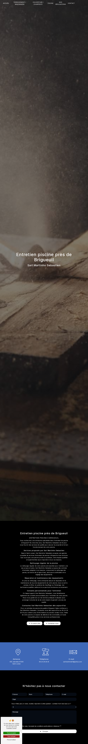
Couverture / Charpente (38, 3)
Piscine (50, 3)
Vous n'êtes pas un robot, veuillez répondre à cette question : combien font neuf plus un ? (41, 704)
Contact (71, 3)
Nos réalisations (60, 3)
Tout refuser (11, 736)
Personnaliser (11, 740)
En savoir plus (35, 623)
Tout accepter (11, 733)
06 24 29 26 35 (44, 662)
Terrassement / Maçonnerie (19, 3)
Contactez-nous (53, 623)
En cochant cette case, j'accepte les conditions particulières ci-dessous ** (37, 726)
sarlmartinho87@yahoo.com (72, 662)
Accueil (6, 3)
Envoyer (45, 731)
